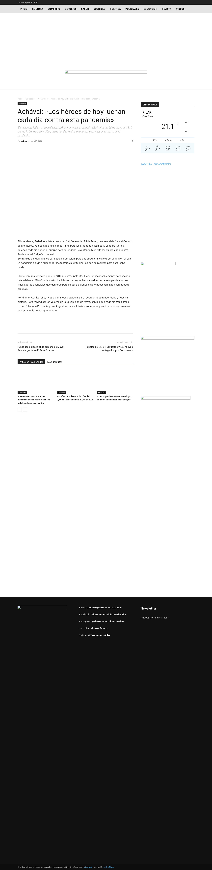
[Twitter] (186, 2)
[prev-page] (20, 410)
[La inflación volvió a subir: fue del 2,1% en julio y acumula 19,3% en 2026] (75, 381)
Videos (180, 8)
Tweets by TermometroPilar (156, 163)
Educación (150, 8)
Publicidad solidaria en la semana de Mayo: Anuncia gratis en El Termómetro (41, 348)
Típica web (87, 867)
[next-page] (25, 410)
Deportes (71, 8)
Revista (166, 8)
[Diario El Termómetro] (106, 76)
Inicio (23, 8)
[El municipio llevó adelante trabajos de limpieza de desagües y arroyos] (115, 381)
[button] (176, 2)
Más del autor (54, 362)
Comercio (54, 8)
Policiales (132, 8)
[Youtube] (191, 2)
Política (115, 8)
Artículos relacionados (31, 362)
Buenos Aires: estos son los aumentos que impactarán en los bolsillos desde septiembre (34, 399)
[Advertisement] (106, 38)
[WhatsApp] (63, 148)
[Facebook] (181, 2)
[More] (71, 148)
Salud (85, 8)
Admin (24, 141)
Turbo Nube (108, 867)
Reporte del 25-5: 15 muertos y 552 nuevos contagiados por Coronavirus (109, 348)
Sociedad (99, 8)
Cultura (37, 8)
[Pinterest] (56, 148)
